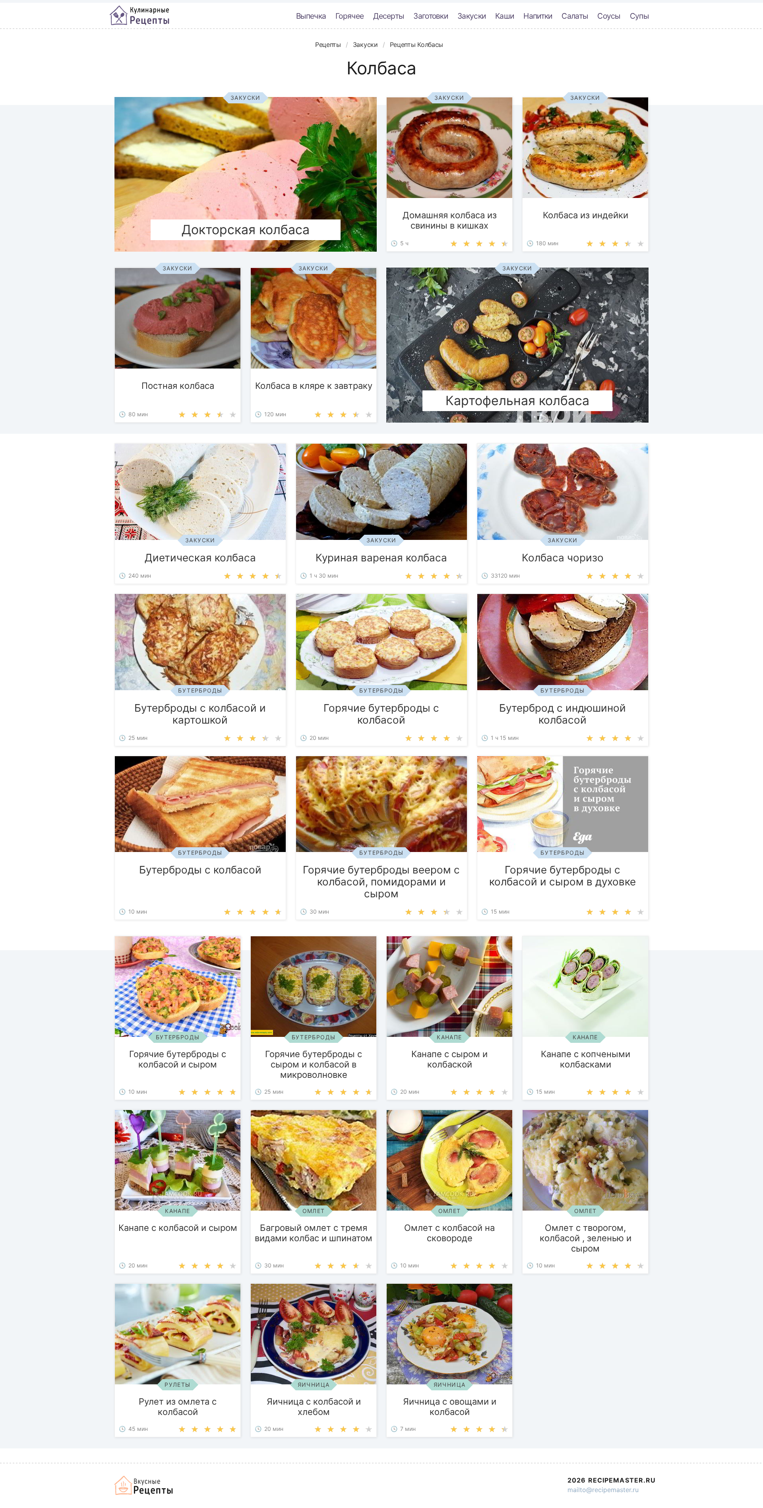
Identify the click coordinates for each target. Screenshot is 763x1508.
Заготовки (430, 16)
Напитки (537, 16)
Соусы (608, 16)
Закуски (471, 16)
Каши (504, 16)
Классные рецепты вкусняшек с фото (139, 15)
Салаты (575, 16)
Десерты (388, 16)
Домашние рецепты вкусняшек (144, 1485)
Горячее (349, 16)
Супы (639, 16)
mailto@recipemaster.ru (603, 1490)
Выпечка (311, 16)
